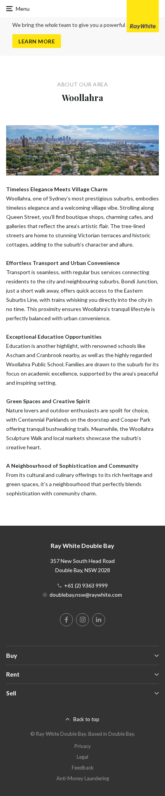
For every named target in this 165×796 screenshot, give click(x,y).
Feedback (83, 768)
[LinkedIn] (98, 619)
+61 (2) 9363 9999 (86, 585)
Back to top (86, 719)
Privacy (82, 746)
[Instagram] (82, 619)
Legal (82, 757)
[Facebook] (66, 619)
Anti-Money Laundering (82, 778)
